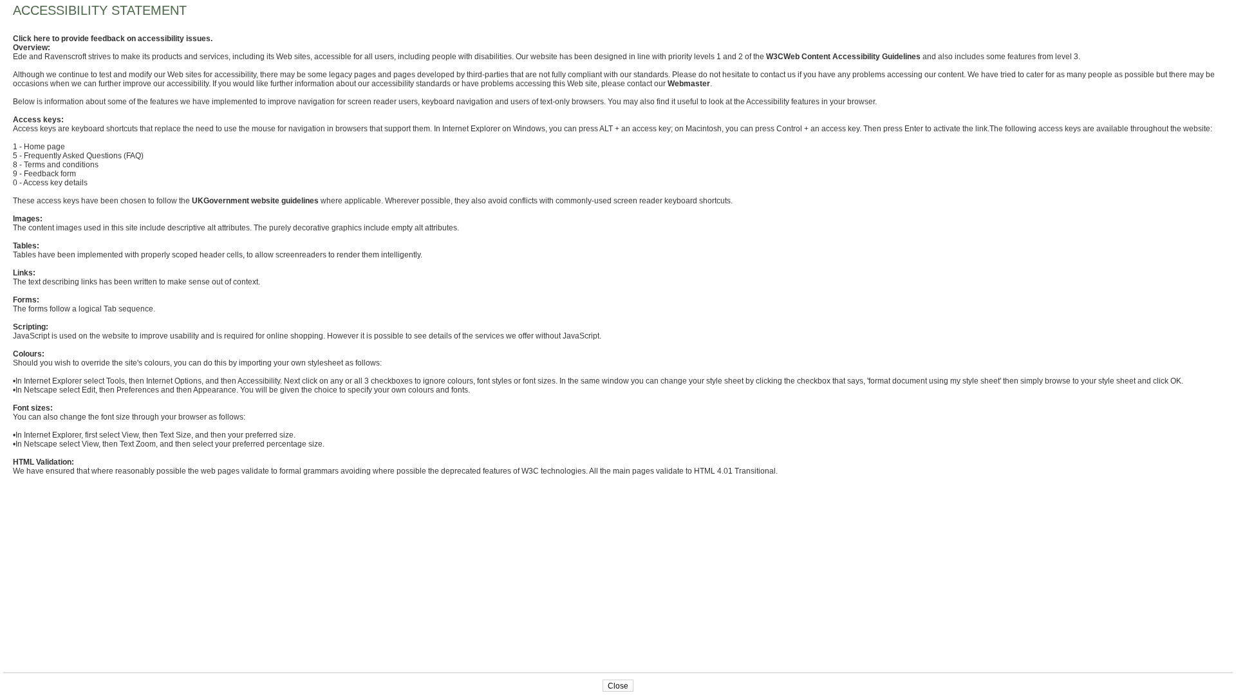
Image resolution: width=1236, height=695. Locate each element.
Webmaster (689, 83)
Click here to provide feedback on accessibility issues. (112, 38)
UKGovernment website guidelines (255, 200)
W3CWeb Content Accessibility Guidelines (843, 56)
